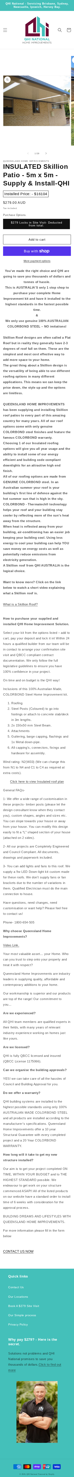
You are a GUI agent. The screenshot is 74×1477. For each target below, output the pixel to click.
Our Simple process (22, 1315)
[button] (5, 30)
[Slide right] (46, 153)
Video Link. (11, 945)
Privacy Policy (18, 1324)
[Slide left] (27, 153)
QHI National (32, 1474)
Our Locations (18, 1296)
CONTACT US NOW (18, 1251)
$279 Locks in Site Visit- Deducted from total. (36, 224)
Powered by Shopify (46, 1474)
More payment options (37, 261)
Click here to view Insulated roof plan (37, 781)
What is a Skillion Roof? (20, 604)
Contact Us (16, 1287)
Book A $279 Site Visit (23, 1306)
